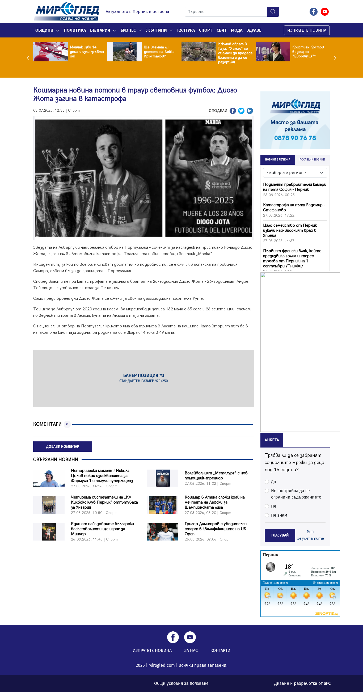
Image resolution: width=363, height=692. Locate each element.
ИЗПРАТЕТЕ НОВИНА (306, 30)
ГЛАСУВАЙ (280, 535)
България (100, 30)
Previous (29, 57)
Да (273, 481)
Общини (44, 30)
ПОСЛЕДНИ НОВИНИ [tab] (312, 159)
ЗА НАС (191, 650)
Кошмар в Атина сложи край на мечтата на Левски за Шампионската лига (215, 502)
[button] (57, 30)
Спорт (205, 30)
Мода (236, 30)
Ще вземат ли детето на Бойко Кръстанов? (159, 51)
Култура (186, 30)
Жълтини (156, 30)
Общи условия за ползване (181, 683)
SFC (327, 683)
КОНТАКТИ (220, 650)
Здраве (254, 30)
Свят (222, 30)
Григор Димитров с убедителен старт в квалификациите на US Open (216, 529)
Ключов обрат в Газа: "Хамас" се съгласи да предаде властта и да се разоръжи (235, 53)
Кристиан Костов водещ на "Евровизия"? (308, 51)
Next (333, 57)
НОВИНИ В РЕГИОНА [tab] (277, 159)
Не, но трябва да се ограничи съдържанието (296, 494)
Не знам (279, 515)
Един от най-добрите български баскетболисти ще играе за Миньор (102, 529)
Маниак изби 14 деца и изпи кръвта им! (87, 51)
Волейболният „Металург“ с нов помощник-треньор (216, 476)
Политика (75, 30)
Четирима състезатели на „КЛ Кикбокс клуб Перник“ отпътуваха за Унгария (104, 502)
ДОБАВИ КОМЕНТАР (62, 446)
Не (273, 506)
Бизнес (128, 30)
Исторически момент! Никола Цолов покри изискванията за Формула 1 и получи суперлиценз (102, 475)
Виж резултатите (310, 535)
